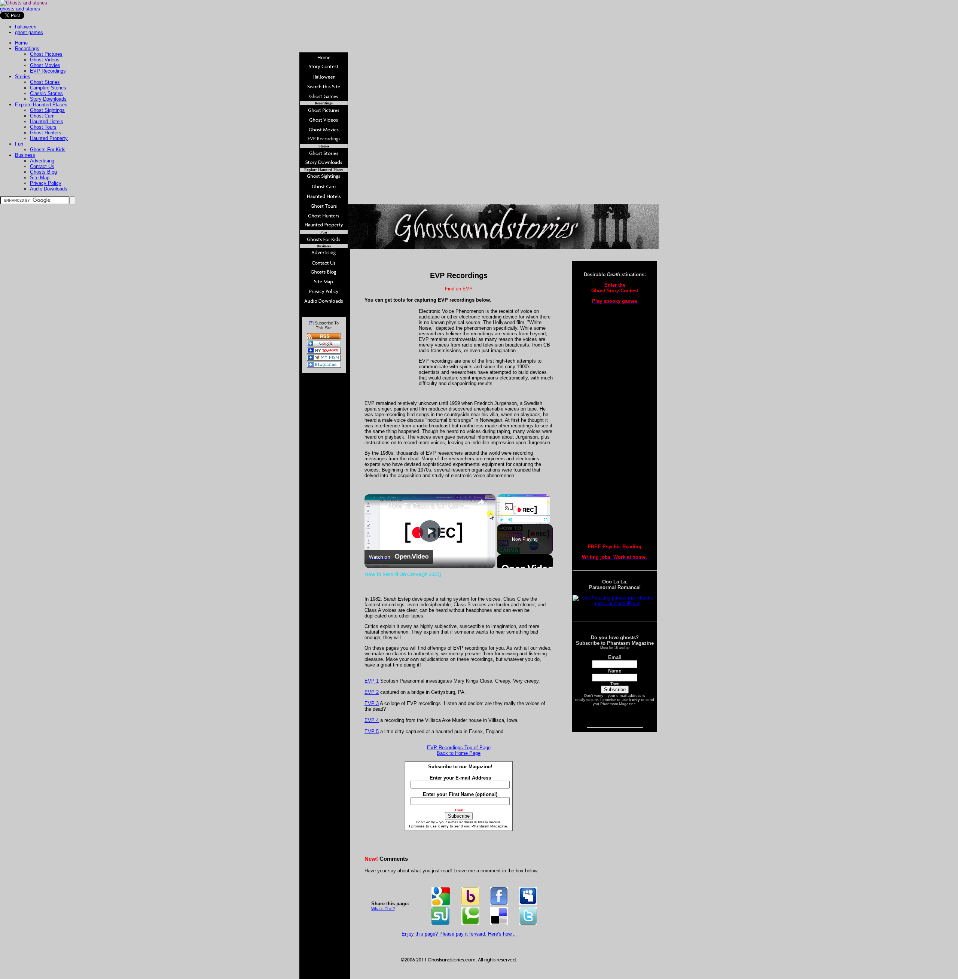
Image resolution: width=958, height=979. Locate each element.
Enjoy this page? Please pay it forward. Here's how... (459, 934)
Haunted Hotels (46, 121)
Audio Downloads (48, 189)
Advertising (42, 161)
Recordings (27, 48)
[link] (376, 506)
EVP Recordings (48, 71)
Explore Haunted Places (41, 104)
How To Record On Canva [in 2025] (429, 505)
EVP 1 (371, 681)
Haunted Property (49, 138)
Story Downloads (48, 99)
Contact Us (42, 166)
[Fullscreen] (545, 519)
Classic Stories (46, 93)
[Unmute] (510, 519)
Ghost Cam (42, 116)
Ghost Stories (45, 82)
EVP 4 (371, 720)
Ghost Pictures (46, 54)
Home (21, 43)
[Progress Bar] (523, 515)
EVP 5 (371, 731)
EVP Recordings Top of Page (459, 747)
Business (25, 155)
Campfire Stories (48, 88)
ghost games (29, 32)
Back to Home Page (458, 753)
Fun (19, 144)
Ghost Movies (45, 65)
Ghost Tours (43, 127)
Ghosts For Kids (47, 149)
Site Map (39, 177)
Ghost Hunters (45, 132)
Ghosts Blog (43, 172)
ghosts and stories (20, 9)
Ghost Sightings (47, 110)
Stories (22, 76)
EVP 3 (371, 703)
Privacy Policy (45, 183)
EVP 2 (371, 692)
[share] (480, 502)
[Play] (501, 519)
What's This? (383, 908)
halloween (25, 27)
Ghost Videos (45, 59)
